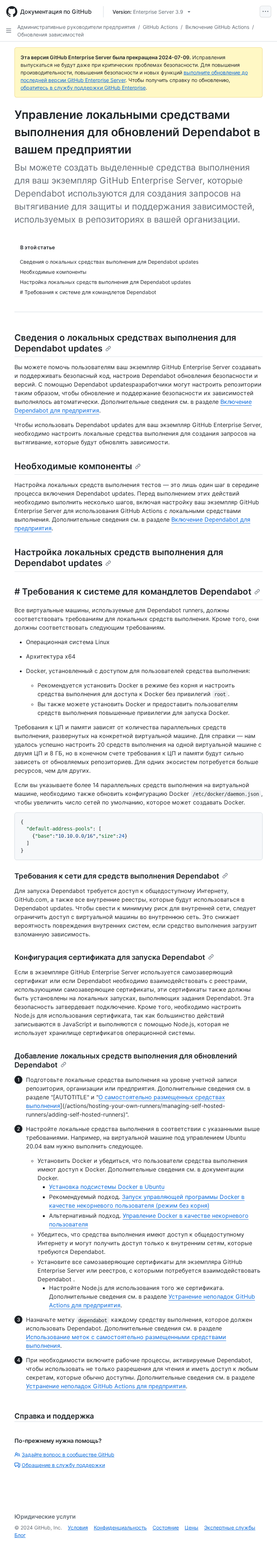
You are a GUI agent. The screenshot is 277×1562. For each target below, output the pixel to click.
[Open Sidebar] (8, 30)
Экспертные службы (229, 1527)
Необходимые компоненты (73, 466)
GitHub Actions (160, 27)
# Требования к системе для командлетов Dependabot (132, 591)
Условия (78, 1527)
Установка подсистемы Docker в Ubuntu (106, 1186)
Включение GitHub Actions (217, 27)
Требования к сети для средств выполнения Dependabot (116, 876)
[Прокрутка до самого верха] (261, 1546)
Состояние (166, 1527)
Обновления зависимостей (50, 34)
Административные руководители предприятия (76, 27)
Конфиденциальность (120, 1527)
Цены (191, 1527)
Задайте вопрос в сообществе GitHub (68, 1454)
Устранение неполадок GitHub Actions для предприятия (106, 1386)
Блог (20, 1535)
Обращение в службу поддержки (63, 1465)
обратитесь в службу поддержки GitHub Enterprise (83, 88)
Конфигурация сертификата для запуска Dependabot (109, 957)
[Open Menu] (265, 11)
